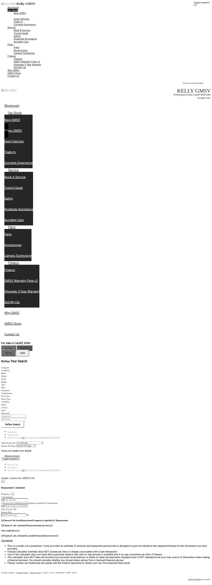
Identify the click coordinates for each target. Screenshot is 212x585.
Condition (5, 370)
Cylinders (5, 402)
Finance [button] (11, 56)
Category (5, 367)
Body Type (6, 399)
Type (3, 410)
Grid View (24, 348)
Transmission (6, 393)
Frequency (5, 494)
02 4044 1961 (204, 98)
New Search (12, 432)
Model (4, 376)
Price (3, 387)
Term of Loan (6, 509)
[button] (106, 540)
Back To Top (12, 464)
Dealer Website (194, 579)
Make (3, 373)
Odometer (5, 390)
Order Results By (8, 443)
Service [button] (11, 27)
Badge (4, 382)
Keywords (5, 413)
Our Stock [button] (12, 10)
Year (3, 385)
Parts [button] (10, 44)
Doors (3, 405)
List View (9, 348)
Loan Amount (7, 497)
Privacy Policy (22, 573)
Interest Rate (6, 512)
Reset (8, 353)
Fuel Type (5, 396)
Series (3, 379)
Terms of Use (35, 573)
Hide (22, 353)
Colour (4, 407)
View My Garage (33, 437)
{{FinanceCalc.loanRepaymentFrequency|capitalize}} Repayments (29, 503)
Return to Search (12, 456)
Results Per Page (8, 446)
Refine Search (12, 424)
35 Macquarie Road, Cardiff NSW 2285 (192, 95)
